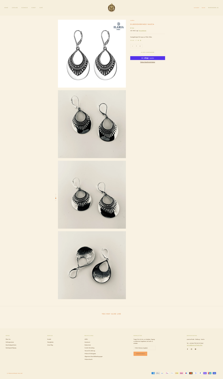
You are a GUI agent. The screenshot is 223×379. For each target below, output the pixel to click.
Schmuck (24, 7)
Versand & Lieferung (90, 351)
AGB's (86, 339)
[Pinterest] (140, 40)
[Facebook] (136, 40)
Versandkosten (142, 31)
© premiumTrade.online (15, 373)
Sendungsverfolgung (11, 348)
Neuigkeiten (50, 342)
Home (6, 7)
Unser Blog (50, 345)
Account (196, 7)
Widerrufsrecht (88, 359)
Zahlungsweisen (10, 342)
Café (41, 7)
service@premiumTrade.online (194, 345)
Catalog (15, 7)
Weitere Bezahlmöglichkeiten (147, 62)
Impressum (87, 342)
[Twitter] (138, 40)
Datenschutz (88, 345)
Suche (203, 7)
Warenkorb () (213, 7)
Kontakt (49, 339)
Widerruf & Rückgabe (90, 353)
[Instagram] (191, 349)
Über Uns (8, 339)
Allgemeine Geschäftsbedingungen (94, 356)
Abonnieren (140, 354)
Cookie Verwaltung (89, 348)
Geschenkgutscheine (11, 345)
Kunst (34, 7)
